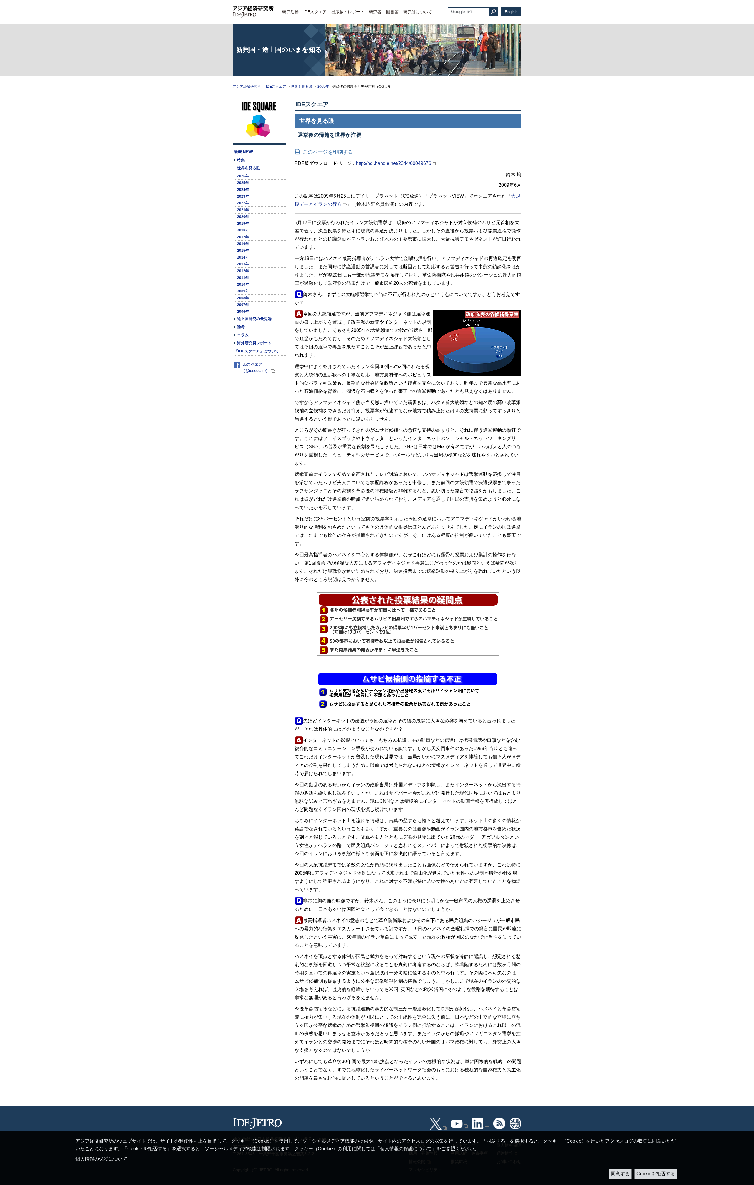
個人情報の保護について (101, 1158)
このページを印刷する (328, 152)
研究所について (417, 11)
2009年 (323, 87)
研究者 (375, 11)
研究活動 (290, 11)
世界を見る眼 (301, 87)
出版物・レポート (347, 11)
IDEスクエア (315, 11)
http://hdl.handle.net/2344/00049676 (393, 163)
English (511, 12)
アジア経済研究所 (247, 87)
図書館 (392, 11)
